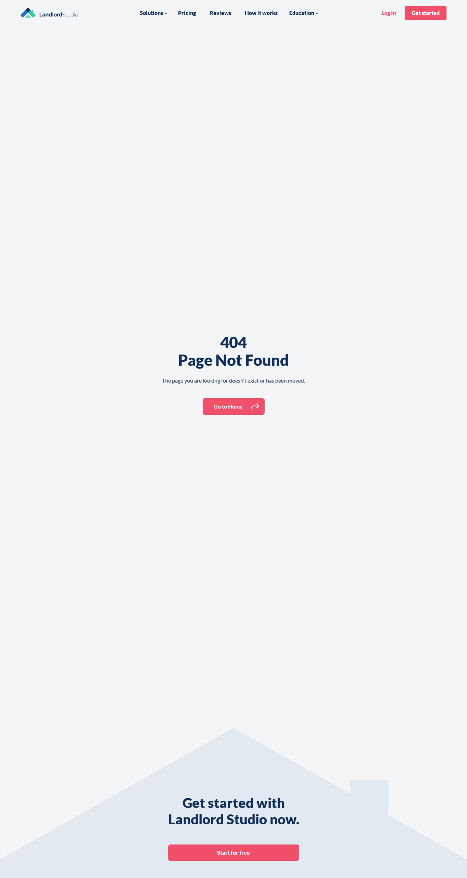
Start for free (233, 852)
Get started (426, 13)
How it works (261, 13)
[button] (154, 13)
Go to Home (228, 406)
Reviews (220, 13)
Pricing (187, 13)
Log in (389, 13)
